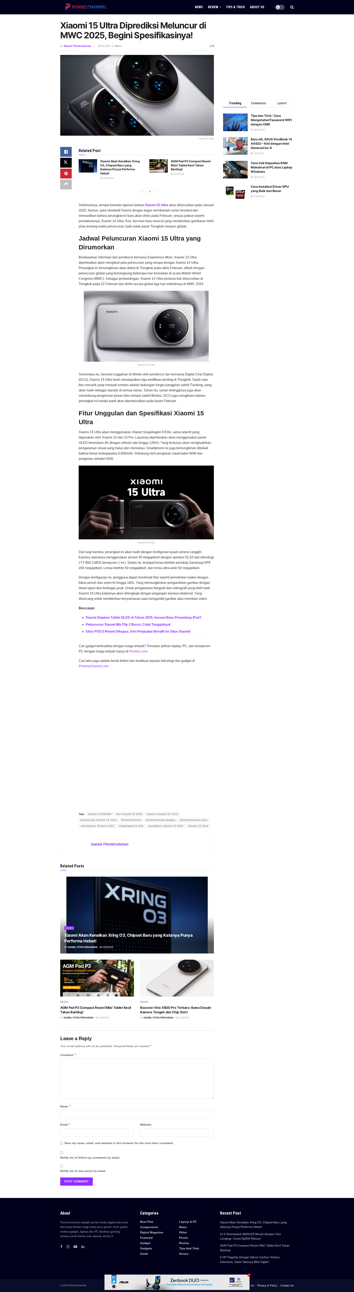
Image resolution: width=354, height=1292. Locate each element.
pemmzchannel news (193, 820)
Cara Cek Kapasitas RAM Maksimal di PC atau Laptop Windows (271, 167)
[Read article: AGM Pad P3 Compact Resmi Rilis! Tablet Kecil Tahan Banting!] (158, 165)
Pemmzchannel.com (93, 666)
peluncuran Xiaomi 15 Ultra (99, 820)
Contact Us (287, 1285)
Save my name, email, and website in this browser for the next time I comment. (119, 1143)
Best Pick (146, 1221)
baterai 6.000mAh (99, 814)
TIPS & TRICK (235, 7)
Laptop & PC (188, 1221)
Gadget (145, 1243)
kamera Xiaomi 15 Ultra (162, 814)
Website (145, 1124)
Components (149, 1227)
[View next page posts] (150, 191)
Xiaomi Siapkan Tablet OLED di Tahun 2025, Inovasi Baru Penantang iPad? (144, 617)
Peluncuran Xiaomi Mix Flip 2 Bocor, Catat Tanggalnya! (128, 624)
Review (184, 1243)
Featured (146, 1237)
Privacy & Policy (267, 1285)
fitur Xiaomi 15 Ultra (129, 814)
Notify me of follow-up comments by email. (90, 1157)
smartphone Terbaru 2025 (97, 826)
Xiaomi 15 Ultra (156, 205)
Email (65, 1124)
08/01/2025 (104, 46)
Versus (183, 1253)
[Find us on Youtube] (75, 1246)
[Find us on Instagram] (67, 1246)
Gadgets (146, 1248)
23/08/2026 (183, 1017)
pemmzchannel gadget (160, 820)
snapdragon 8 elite (131, 826)
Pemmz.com (138, 651)
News (118, 46)
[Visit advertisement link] (146, 740)
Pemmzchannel (131, 820)
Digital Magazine (151, 1232)
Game (144, 1253)
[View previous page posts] (143, 191)
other (183, 1232)
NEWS (199, 7)
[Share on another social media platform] (66, 184)
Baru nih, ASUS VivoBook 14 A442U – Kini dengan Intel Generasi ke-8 (271, 143)
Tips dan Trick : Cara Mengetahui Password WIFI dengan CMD (271, 120)
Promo (183, 1237)
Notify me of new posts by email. (83, 1171)
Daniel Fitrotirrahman (77, 46)
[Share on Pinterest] (66, 173)
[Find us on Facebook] (61, 1246)
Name (65, 1106)
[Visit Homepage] (84, 7)
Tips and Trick (189, 1248)
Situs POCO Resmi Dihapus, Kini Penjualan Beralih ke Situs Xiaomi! (138, 631)
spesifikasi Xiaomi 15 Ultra (165, 826)
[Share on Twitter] (66, 163)
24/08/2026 (108, 178)
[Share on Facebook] (66, 152)
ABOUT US (257, 7)
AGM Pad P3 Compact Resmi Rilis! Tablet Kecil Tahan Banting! (191, 165)
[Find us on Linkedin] (82, 1246)
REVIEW (213, 7)
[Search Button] (292, 7)
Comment (68, 1055)
